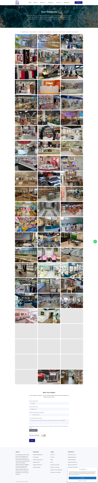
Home (30, 2)
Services (42, 2)
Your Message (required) (35, 418)
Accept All (82, 478)
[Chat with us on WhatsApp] (95, 241)
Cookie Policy (80, 480)
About (35, 2)
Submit (32, 440)
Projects (58, 2)
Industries (50, 2)
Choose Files (33, 430)
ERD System (67, 2)
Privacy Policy (84, 480)
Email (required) (33, 406)
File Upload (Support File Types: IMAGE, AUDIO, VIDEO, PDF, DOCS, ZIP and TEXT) (48, 427)
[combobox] (30, 415)
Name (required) (33, 401)
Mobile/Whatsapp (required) (36, 412)
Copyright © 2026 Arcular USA (22, 481)
